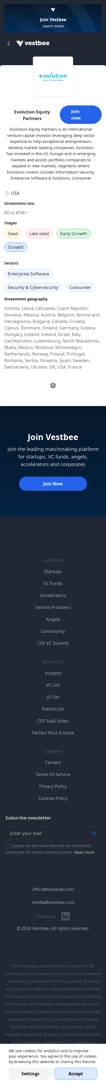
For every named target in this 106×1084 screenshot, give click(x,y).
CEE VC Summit (53, 643)
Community (53, 631)
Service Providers (53, 607)
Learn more (53, 26)
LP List (53, 697)
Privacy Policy (53, 786)
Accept (75, 1074)
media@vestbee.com (53, 902)
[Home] (32, 43)
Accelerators (53, 595)
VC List (53, 685)
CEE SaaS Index (53, 721)
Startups (53, 571)
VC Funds (53, 583)
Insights (53, 673)
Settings (30, 1074)
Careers (53, 762)
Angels (53, 619)
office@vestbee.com (53, 889)
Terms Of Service (53, 774)
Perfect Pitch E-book (53, 733)
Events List (53, 709)
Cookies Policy (53, 798)
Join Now (53, 484)
